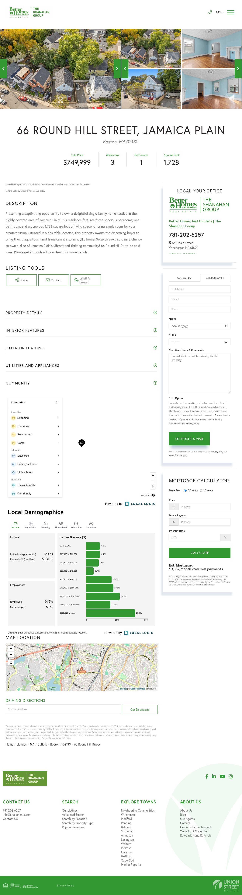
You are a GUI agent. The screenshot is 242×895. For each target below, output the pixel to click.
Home (9, 744)
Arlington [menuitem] (127, 835)
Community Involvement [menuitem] (195, 827)
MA (32, 744)
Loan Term (175, 490)
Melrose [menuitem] (126, 848)
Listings (22, 744)
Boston (54, 744)
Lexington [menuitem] (127, 839)
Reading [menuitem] (126, 823)
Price (172, 500)
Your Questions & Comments (186, 350)
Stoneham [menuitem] (127, 831)
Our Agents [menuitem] (187, 819)
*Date (172, 319)
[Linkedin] (216, 776)
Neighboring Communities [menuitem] (138, 810)
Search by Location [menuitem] (74, 819)
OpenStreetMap (137, 688)
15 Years (208, 490)
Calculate (200, 552)
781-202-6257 (186, 234)
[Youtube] (224, 776)
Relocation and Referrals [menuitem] (195, 835)
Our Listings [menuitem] (70, 810)
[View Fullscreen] (11, 662)
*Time (172, 334)
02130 (67, 744)
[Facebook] (208, 776)
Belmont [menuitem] (126, 827)
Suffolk (42, 744)
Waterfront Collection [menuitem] (194, 831)
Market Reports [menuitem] (131, 864)
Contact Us (175, 253)
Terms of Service (175, 455)
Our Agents (189, 253)
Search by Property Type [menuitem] (77, 823)
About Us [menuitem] (186, 810)
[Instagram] (232, 776)
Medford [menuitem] (126, 819)
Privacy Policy (192, 423)
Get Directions (139, 709)
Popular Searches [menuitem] (73, 827)
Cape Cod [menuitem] (127, 860)
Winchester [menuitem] (128, 814)
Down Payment (178, 515)
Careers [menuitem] (185, 823)
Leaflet (123, 688)
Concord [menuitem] (126, 852)
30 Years (193, 490)
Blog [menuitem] (183, 814)
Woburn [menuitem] (126, 844)
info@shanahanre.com (17, 814)
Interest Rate (177, 530)
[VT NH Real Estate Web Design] (226, 885)
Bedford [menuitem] (126, 856)
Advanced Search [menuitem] (73, 814)
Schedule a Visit (215, 277)
